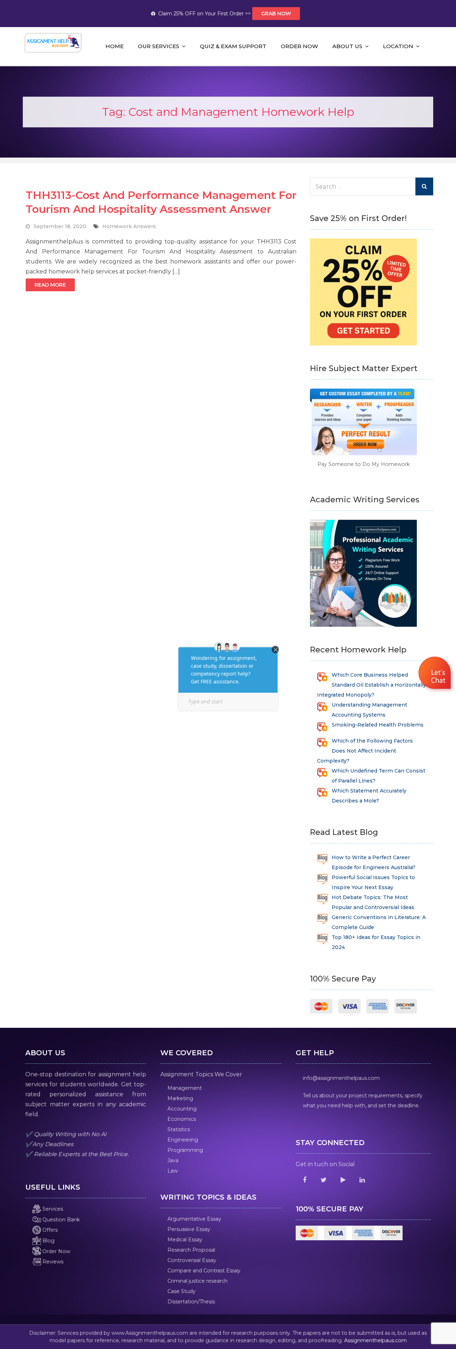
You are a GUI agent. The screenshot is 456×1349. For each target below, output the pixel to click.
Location (398, 46)
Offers (49, 1230)
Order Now (299, 46)
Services (52, 1209)
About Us (347, 46)
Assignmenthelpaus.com (375, 1340)
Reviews (52, 1261)
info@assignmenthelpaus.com (341, 1078)
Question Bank (60, 1219)
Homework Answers (129, 226)
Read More (50, 285)
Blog (48, 1240)
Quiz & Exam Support (233, 46)
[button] (435, 674)
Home (114, 46)
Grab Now (276, 13)
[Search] (424, 186)
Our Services (158, 46)
